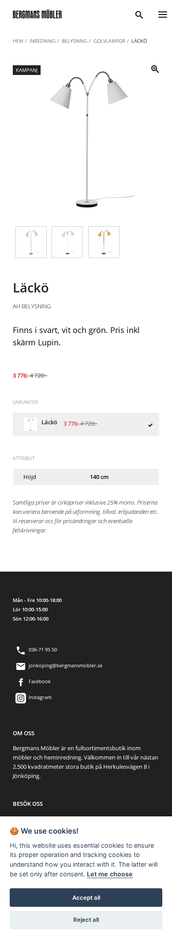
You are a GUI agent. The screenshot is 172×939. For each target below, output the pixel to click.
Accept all (86, 897)
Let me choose (110, 874)
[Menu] (163, 13)
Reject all (86, 919)
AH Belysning (32, 306)
